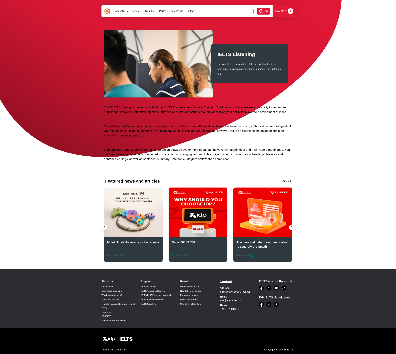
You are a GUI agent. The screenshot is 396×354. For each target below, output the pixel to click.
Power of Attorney (189, 299)
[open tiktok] (283, 287)
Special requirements (111, 291)
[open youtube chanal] (276, 287)
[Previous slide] (104, 227)
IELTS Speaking (148, 304)
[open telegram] (276, 304)
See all (287, 181)
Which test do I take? (111, 295)
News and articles (110, 299)
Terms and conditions (114, 349)
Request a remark (189, 295)
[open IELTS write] (126, 339)
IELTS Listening (148, 286)
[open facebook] (261, 287)
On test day (107, 286)
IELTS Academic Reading (153, 291)
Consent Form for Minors (113, 320)
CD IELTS (106, 316)
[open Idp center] (108, 339)
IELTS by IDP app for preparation (157, 295)
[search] (252, 11)
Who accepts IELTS (189, 286)
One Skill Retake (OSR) (191, 304)
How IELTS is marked (190, 291)
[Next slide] (292, 227)
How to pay (106, 312)
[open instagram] (268, 287)
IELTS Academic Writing (152, 299)
